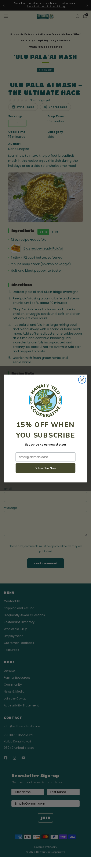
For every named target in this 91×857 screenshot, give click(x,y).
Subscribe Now (46, 468)
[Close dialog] (82, 379)
